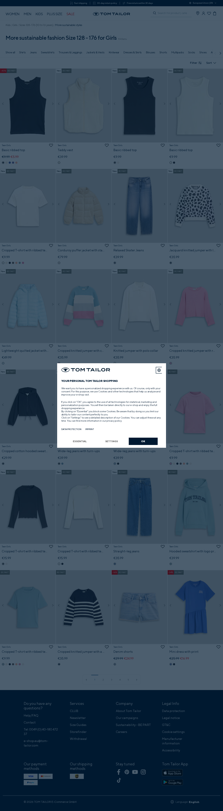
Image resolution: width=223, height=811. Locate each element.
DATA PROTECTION (71, 429)
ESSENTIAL (80, 441)
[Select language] (159, 370)
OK (143, 441)
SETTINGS (111, 441)
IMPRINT (90, 429)
